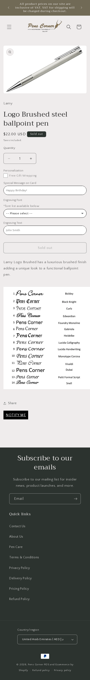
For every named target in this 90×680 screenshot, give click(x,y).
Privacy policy (62, 670)
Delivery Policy (20, 578)
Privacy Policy (19, 568)
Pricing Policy (19, 589)
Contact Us (17, 526)
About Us (16, 537)
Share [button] (12, 403)
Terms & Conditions (24, 557)
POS (46, 664)
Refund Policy (19, 599)
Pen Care (16, 547)
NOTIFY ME (16, 415)
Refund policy (41, 670)
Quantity (9, 148)
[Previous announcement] (8, 8)
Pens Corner (35, 664)
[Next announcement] (81, 8)
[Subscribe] (75, 498)
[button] (9, 27)
